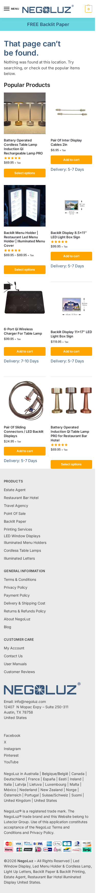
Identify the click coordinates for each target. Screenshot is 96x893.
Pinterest (11, 755)
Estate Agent (15, 490)
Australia (31, 773)
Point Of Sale (15, 513)
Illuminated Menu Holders (25, 542)
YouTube (11, 762)
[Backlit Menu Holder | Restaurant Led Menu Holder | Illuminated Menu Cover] (25, 206)
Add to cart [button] (71, 160)
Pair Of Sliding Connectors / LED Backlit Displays (24, 431)
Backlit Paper (15, 521)
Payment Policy (17, 595)
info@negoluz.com (30, 701)
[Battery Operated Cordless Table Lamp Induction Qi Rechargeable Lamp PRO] (25, 113)
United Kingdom (17, 800)
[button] (88, 8)
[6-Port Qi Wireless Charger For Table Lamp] (25, 302)
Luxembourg (55, 784)
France (34, 779)
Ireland (75, 779)
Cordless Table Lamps (22, 550)
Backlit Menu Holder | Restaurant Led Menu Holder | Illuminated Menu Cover (24, 239)
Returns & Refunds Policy (25, 611)
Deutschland (14, 779)
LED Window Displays (22, 536)
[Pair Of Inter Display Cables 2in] (71, 113)
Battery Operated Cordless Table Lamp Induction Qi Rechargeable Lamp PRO (23, 146)
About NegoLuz (17, 619)
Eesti (63, 779)
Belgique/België (55, 773)
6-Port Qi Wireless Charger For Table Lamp (23, 331)
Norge (71, 789)
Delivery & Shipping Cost (24, 603)
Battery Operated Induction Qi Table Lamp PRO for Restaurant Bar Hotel (70, 433)
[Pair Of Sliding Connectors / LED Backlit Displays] (25, 400)
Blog (7, 627)
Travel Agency (16, 505)
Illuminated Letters (19, 558)
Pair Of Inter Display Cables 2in (66, 142)
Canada (77, 773)
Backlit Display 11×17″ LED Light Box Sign (71, 334)
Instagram (12, 748)
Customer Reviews (19, 671)
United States (45, 800)
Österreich (12, 795)
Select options (24, 173)
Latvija (20, 784)
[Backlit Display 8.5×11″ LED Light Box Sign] (71, 206)
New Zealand (51, 789)
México (10, 789)
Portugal (32, 795)
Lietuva (35, 784)
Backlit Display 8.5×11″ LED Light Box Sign (69, 235)
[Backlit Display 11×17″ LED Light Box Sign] (71, 305)
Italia (8, 784)
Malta (74, 784)
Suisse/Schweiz (55, 795)
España (49, 779)
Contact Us (13, 656)
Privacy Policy (15, 587)
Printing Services (18, 529)
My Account (14, 648)
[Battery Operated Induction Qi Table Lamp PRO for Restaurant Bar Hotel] (71, 400)
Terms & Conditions (20, 579)
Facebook (12, 735)
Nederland (28, 789)
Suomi (76, 795)
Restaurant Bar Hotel (21, 497)
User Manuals (15, 664)
